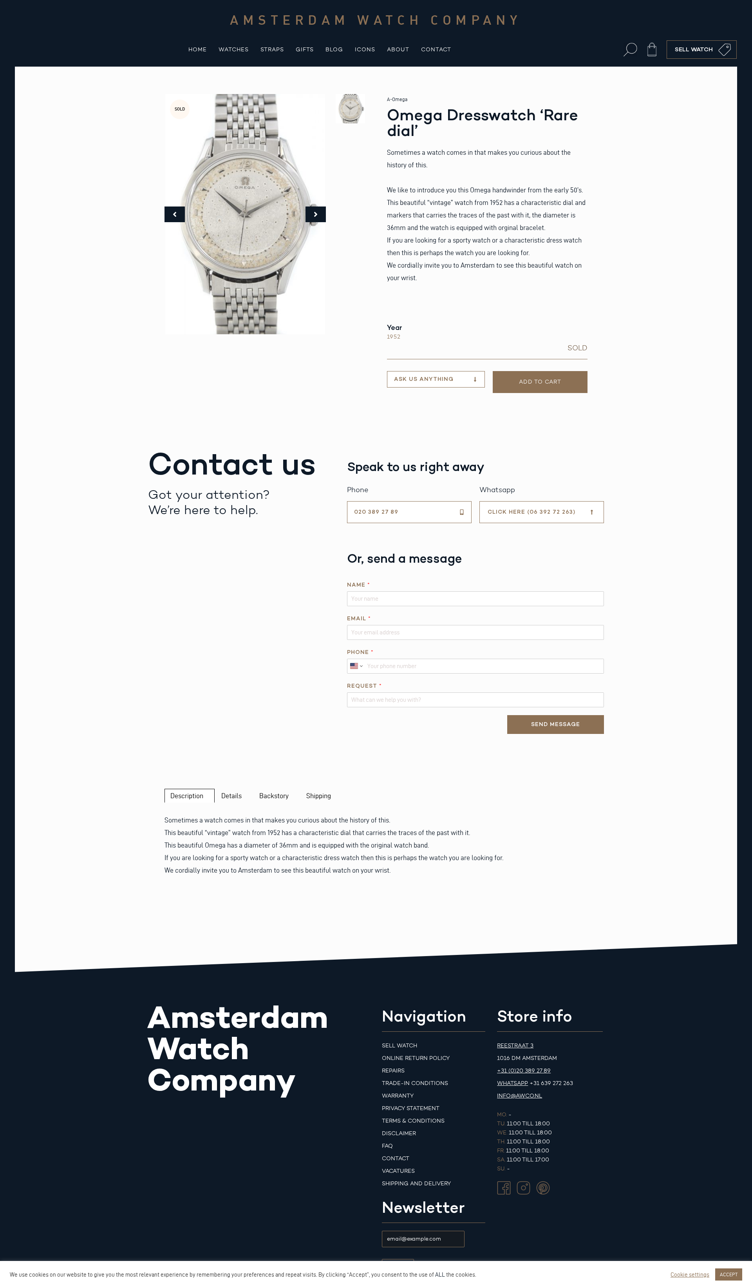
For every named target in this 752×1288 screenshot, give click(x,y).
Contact (436, 49)
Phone (360, 652)
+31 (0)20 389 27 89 (524, 1070)
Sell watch (399, 1045)
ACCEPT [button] (729, 1274)
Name (358, 585)
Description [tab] (186, 795)
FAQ (387, 1146)
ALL (440, 1275)
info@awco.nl (519, 1095)
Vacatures (398, 1171)
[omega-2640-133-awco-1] (245, 214)
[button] (630, 49)
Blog (334, 49)
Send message (555, 724)
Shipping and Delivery (416, 1183)
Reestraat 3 (515, 1045)
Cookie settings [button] (690, 1275)
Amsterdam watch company (376, 19)
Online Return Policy (416, 1058)
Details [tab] (231, 795)
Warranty (398, 1095)
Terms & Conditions (413, 1121)
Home (197, 49)
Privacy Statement (410, 1108)
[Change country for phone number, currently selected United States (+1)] (356, 666)
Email (359, 618)
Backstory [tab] (274, 795)
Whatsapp (512, 1083)
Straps (272, 49)
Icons (365, 49)
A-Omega (397, 99)
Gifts (305, 49)
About (398, 49)
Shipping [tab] (318, 795)
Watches (234, 49)
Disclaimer (399, 1133)
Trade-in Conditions (415, 1083)
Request (364, 686)
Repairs (393, 1070)
